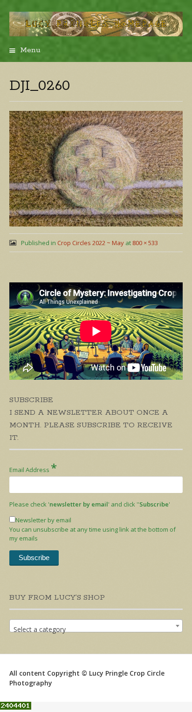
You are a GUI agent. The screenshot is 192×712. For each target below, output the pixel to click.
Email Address (33, 467)
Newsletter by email (43, 520)
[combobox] (96, 625)
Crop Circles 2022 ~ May (90, 243)
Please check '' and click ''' (89, 504)
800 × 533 (145, 243)
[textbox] (96, 629)
